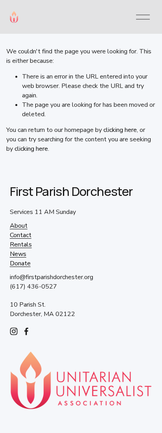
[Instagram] (14, 331)
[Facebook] (26, 331)
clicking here (120, 130)
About (19, 225)
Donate (20, 263)
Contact (20, 235)
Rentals (21, 244)
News (18, 254)
